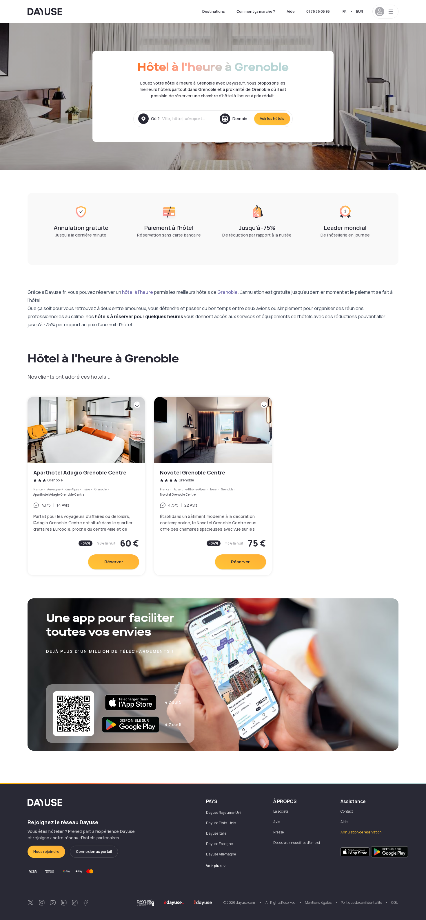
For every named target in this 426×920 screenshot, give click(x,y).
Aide (291, 11)
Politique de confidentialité (361, 902)
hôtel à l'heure (137, 292)
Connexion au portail (94, 851)
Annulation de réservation (361, 832)
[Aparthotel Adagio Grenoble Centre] (86, 486)
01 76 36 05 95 (318, 11)
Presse (278, 832)
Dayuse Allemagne (221, 854)
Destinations (213, 11)
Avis (276, 821)
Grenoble (227, 292)
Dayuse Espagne (219, 843)
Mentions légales (318, 902)
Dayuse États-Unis (221, 822)
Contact (347, 811)
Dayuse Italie (216, 833)
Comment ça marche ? (255, 11)
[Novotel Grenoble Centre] (213, 486)
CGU (394, 902)
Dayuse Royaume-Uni (223, 812)
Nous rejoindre (46, 851)
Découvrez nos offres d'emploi (296, 842)
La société (280, 811)
